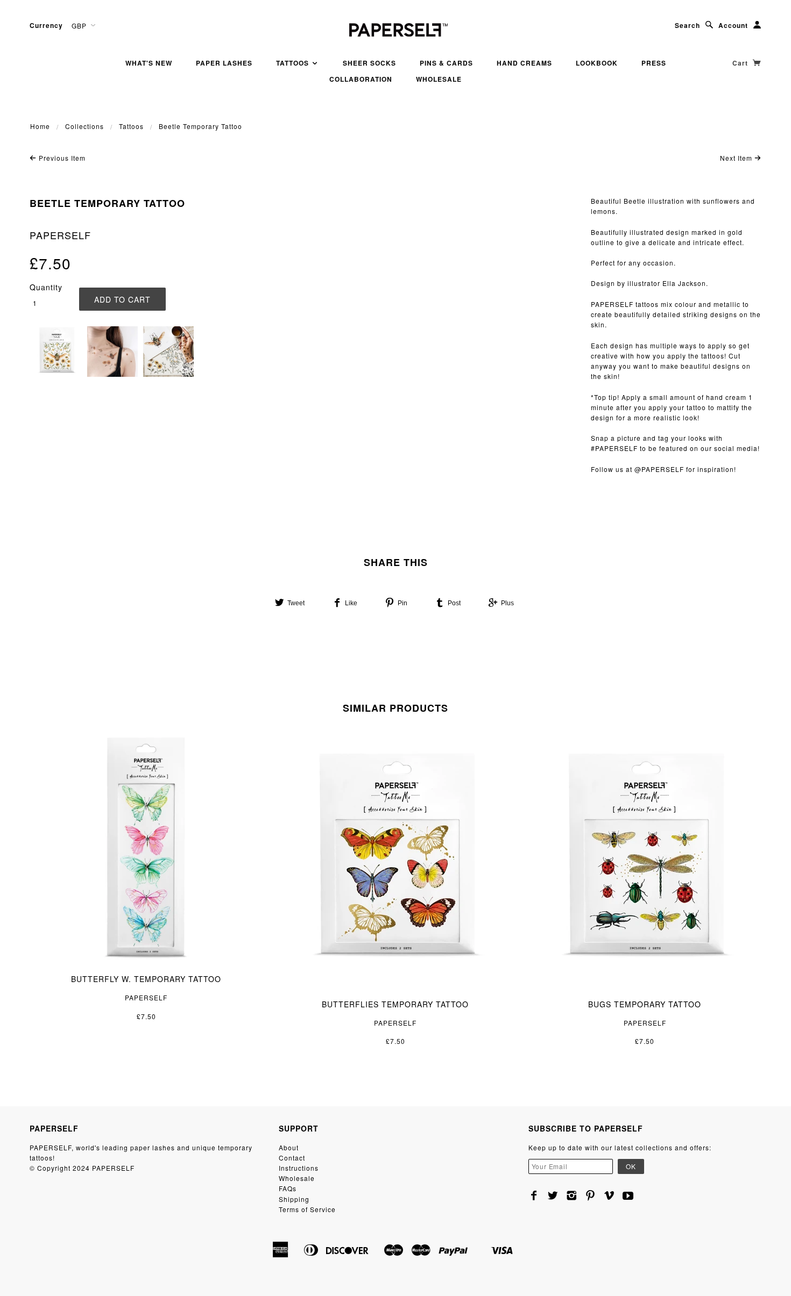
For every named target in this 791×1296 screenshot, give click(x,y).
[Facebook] (534, 1195)
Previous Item (61, 157)
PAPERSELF (60, 235)
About (289, 1147)
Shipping (294, 1199)
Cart (741, 63)
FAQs (287, 1188)
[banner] (395, 28)
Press (653, 63)
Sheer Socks (369, 63)
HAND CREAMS (524, 63)
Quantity (46, 287)
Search (687, 25)
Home (40, 126)
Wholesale (439, 79)
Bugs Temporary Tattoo (644, 1004)
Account (733, 25)
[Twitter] (553, 1195)
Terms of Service (307, 1209)
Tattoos (293, 63)
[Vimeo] (609, 1195)
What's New (148, 63)
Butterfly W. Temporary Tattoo (146, 978)
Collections (84, 126)
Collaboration (360, 79)
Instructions (299, 1167)
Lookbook (597, 63)
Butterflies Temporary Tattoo (395, 1004)
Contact (292, 1157)
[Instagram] (571, 1195)
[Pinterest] (590, 1195)
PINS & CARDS (446, 63)
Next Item (737, 157)
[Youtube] (628, 1195)
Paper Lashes (224, 63)
